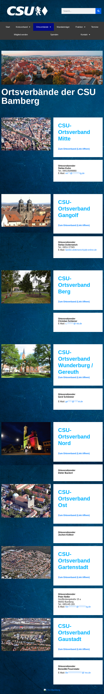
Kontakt (84, 34)
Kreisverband (22, 27)
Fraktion (79, 27)
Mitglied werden (21, 34)
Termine (94, 27)
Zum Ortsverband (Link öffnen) (74, 149)
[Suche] (98, 11)
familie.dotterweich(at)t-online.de (81, 250)
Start (8, 27)
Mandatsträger (63, 27)
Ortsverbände (42, 27)
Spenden (54, 34)
